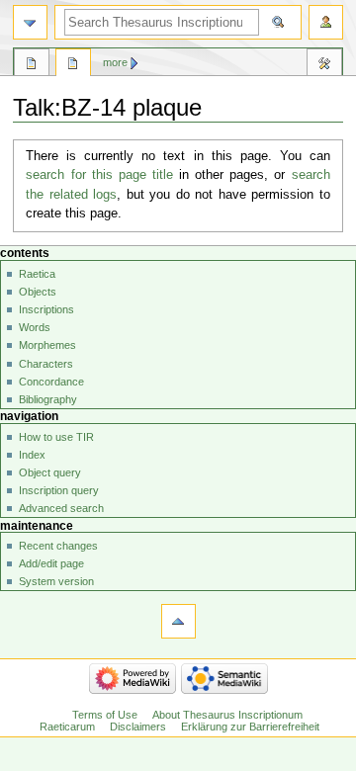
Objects (37, 292)
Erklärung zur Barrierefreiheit (250, 726)
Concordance (51, 381)
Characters (46, 364)
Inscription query (59, 490)
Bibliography (48, 399)
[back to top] (178, 621)
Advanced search (61, 508)
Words (34, 327)
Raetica (37, 274)
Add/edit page (51, 563)
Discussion (73, 65)
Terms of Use (104, 715)
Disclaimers (138, 726)
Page (31, 65)
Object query (50, 472)
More (115, 62)
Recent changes (58, 546)
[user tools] (326, 22)
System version (56, 581)
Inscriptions (46, 309)
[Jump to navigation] (30, 22)
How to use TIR (56, 437)
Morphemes (47, 345)
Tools (324, 65)
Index (32, 455)
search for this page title (99, 175)
